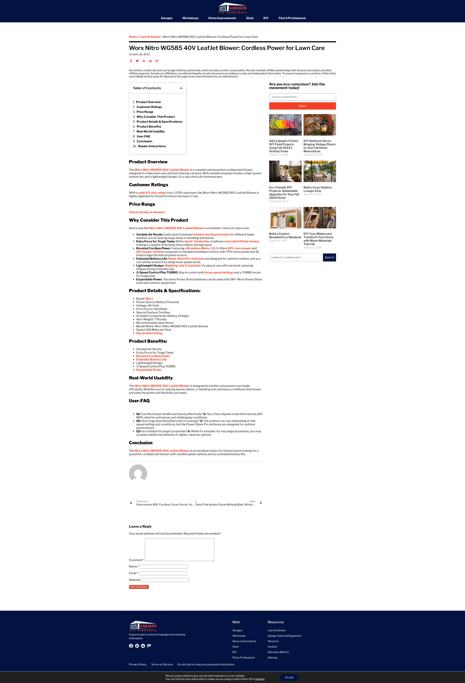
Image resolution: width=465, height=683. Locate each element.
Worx (149, 298)
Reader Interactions (152, 146)
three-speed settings (219, 272)
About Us (273, 641)
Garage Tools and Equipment (284, 635)
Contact (272, 646)
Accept (289, 677)
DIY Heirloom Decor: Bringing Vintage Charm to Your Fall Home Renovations (320, 146)
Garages (166, 18)
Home (133, 37)
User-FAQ (143, 136)
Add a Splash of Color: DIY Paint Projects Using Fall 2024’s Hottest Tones (284, 146)
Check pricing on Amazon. (147, 212)
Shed (249, 18)
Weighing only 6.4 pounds (183, 265)
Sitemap (273, 657)
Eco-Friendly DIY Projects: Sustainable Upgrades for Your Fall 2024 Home (284, 193)
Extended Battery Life (151, 359)
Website (134, 580)
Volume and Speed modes (211, 234)
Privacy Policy (138, 664)
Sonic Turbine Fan (197, 241)
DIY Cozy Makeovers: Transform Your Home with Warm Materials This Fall (318, 239)
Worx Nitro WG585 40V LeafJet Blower (162, 170)
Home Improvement (222, 18)
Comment (136, 560)
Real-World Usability (151, 131)
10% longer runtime (149, 251)
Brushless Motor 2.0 (201, 248)
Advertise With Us (278, 652)
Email (133, 573)
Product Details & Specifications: (160, 121)
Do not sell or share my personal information (205, 664)
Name (134, 566)
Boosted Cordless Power (153, 356)
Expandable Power (149, 370)
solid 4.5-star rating (152, 192)
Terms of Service (162, 664)
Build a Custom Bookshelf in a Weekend (285, 235)
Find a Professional (292, 18)
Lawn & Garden (150, 37)
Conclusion (144, 141)
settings (259, 678)
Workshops (190, 18)
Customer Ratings (149, 107)
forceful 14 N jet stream (243, 241)
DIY (266, 18)
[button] (181, 88)
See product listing (149, 333)
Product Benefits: (149, 126)
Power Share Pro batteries (186, 258)
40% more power (239, 248)
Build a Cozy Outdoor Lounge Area (318, 189)
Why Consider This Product (156, 116)
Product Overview (148, 102)
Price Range (145, 112)
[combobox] (295, 257)
